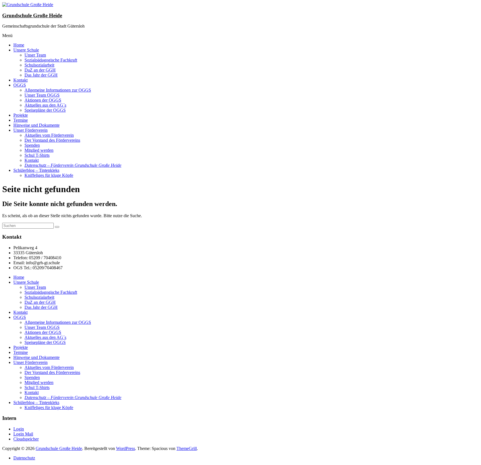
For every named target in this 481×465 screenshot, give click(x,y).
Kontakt (20, 80)
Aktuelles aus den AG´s (45, 105)
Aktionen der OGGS (42, 100)
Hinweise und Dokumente (36, 125)
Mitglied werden (38, 150)
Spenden (32, 145)
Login (18, 429)
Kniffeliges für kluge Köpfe (48, 175)
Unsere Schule (26, 50)
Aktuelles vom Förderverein (49, 135)
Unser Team (35, 55)
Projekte (20, 115)
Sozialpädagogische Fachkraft (50, 60)
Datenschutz (24, 458)
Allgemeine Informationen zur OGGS (57, 90)
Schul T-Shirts (37, 155)
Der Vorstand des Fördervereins (52, 140)
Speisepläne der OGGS (45, 110)
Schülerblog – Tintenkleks (36, 170)
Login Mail (23, 434)
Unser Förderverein (30, 130)
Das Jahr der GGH (41, 75)
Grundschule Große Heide (32, 15)
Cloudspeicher (26, 439)
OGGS (19, 85)
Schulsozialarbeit (39, 65)
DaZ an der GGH (40, 70)
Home (18, 45)
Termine (20, 120)
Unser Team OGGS (42, 95)
